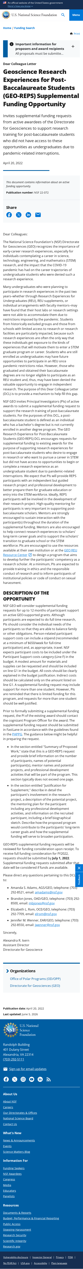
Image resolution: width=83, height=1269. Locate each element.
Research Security (14, 1235)
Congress (9, 1179)
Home (7, 28)
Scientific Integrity (14, 1241)
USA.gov (25, 1263)
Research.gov (11, 1246)
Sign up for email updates (28, 1069)
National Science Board (18, 1118)
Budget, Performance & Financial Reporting (31, 1218)
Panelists (9, 1196)
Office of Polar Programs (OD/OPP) (35, 979)
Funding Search (24, 28)
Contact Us (10, 1124)
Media (7, 1185)
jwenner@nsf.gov (47, 925)
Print (77, 33)
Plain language (59, 1263)
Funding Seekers (14, 1168)
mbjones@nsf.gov (42, 903)
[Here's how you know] (41, 4)
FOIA (70, 1257)
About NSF (10, 1101)
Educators (9, 1190)
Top (76, 994)
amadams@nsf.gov (49, 892)
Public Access (11, 1224)
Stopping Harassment (17, 1229)
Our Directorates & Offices (20, 1113)
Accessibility (40, 1263)
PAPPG (17, 734)
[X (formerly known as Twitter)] (15, 1079)
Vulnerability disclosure (15, 1257)
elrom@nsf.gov (46, 914)
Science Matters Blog (16, 1152)
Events (7, 1146)
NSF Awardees (12, 1174)
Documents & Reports (17, 1213)
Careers (8, 1107)
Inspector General (42, 1257)
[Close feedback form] (79, 868)
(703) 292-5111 (13, 1059)
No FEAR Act (9, 1263)
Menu (76, 15)
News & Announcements (19, 1140)
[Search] (63, 15)
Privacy (60, 1257)
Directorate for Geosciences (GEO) (35, 986)
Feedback (79, 879)
